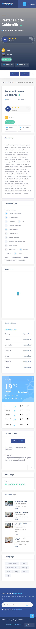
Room (8, 572)
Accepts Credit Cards (15, 213)
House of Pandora (21, 501)
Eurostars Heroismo (21, 512)
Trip (8, 576)
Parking (24, 568)
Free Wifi (25, 249)
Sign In (32, 4)
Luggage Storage (17, 257)
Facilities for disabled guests (17, 241)
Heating (20, 254)
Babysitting (12, 221)
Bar (23, 221)
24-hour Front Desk (10, 210)
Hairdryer (8, 253)
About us (17, 624)
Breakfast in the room (15, 225)
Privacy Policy (18, 609)
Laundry (7, 257)
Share (25, 74)
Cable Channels (13, 233)
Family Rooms (13, 245)
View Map (17, 441)
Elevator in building (14, 237)
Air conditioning (13, 217)
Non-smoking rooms (10, 260)
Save (15, 74)
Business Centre (13, 229)
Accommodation (12, 563)
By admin (9, 55)
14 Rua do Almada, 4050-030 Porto (13, 30)
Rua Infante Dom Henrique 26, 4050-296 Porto (20, 529)
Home (3, 82)
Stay (16, 572)
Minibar (26, 257)
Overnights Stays (12, 568)
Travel (25, 572)
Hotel (23, 563)
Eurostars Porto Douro (20, 538)
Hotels (10, 82)
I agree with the (13, 609)
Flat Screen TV (13, 249)
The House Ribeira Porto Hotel (21, 524)
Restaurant (22, 260)
